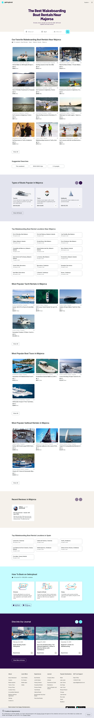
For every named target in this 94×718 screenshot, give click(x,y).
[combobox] (32, 32)
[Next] (80, 183)
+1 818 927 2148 (76, 680)
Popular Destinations (66, 674)
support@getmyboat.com (79, 682)
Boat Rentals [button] (37, 677)
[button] (24, 42)
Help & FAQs (76, 677)
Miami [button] (61, 677)
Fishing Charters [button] (38, 682)
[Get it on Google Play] (26, 605)
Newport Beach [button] (63, 689)
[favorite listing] (33, 62)
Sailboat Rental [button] (37, 692)
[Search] (68, 32)
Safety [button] (22, 685)
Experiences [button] (37, 674)
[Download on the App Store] (16, 605)
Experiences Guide (51, 682)
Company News (50, 677)
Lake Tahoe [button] (63, 682)
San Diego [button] (62, 685)
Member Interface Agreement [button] (12, 695)
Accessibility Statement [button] (13, 692)
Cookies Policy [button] (11, 689)
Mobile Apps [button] (24, 682)
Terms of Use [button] (40, 713)
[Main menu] (92, 2)
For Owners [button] (24, 680)
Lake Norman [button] (63, 694)
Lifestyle (49, 680)
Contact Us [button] (10, 700)
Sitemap (10, 698)
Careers (10, 680)
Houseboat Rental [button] (38, 685)
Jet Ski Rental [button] (37, 680)
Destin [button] (61, 699)
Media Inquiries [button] (11, 682)
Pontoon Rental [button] (37, 687)
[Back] (76, 183)
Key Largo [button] (62, 697)
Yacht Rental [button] (37, 689)
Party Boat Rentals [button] (38, 698)
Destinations (50, 685)
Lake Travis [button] (62, 687)
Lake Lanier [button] (62, 680)
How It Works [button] (24, 677)
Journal (49, 674)
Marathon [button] (62, 701)
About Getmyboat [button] (12, 677)
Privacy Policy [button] (26, 715)
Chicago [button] (62, 692)
